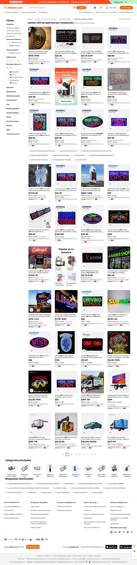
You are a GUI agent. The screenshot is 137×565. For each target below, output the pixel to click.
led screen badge (97, 492)
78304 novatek (69, 483)
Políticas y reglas (36, 527)
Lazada (68, 556)
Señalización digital (65, 19)
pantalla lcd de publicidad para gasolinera (102, 155)
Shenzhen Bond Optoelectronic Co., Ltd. (92, 60)
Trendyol (90, 556)
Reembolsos (88, 518)
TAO (84, 556)
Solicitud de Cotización (64, 510)
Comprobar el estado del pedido (120, 514)
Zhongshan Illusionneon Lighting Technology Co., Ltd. (66, 60)
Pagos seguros (35, 506)
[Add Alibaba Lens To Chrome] (33, 547)
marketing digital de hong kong (62, 159)
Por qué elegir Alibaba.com (12, 506)
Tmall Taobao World (59, 556)
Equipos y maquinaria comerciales (45, 19)
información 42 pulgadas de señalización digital (85, 488)
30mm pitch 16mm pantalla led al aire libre (43, 151)
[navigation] (15, 237)
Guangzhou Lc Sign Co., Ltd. (37, 197)
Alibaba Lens (13, 547)
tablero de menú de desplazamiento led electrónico (97, 151)
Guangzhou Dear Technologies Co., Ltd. (66, 446)
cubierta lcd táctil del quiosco (39, 155)
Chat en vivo (88, 510)
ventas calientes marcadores (39, 159)
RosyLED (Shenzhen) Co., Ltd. (37, 325)
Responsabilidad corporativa (13, 514)
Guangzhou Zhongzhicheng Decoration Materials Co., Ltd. (92, 197)
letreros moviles (46, 492)
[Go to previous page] (63, 454)
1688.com (48, 556)
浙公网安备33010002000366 (101, 562)
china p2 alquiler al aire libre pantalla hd (20, 483)
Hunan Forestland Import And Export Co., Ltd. (92, 446)
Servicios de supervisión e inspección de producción (39, 522)
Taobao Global (76, 556)
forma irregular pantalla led (116, 483)
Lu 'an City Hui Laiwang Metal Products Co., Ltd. (119, 323)
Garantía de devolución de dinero (41, 510)
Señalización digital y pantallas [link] (83, 19)
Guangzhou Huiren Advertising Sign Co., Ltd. (39, 61)
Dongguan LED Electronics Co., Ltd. (119, 61)
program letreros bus (81, 492)
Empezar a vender (116, 510)
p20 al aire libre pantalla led (69, 151)
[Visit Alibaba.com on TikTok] (131, 532)
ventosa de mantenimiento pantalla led (48, 483)
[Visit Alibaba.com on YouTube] (127, 532)
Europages (97, 556)
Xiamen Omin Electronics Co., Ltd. (91, 364)
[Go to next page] (95, 454)
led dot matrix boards (63, 492)
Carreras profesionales (11, 518)
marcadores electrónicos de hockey (115, 488)
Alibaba (30, 19)
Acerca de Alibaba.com (11, 502)
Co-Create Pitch (9, 510)
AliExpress (40, 556)
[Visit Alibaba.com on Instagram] (123, 532)
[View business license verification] (87, 562)
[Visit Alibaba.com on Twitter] (119, 532)
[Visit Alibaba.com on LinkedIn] (115, 532)
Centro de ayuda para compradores (95, 506)
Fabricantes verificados (64, 506)
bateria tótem (32, 492)
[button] (74, 7)
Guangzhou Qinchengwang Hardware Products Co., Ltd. (119, 279)
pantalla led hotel (81, 159)
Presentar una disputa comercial (94, 514)
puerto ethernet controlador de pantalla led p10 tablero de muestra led (29, 488)
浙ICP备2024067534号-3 (120, 562)
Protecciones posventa (38, 518)
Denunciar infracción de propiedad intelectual (95, 522)
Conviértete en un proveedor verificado (119, 519)
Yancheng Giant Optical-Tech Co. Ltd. (119, 238)
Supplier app (74, 547)
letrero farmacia (79, 155)
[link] (134, 546)
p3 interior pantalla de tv (15, 492)
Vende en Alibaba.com (117, 506)
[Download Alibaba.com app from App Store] (111, 547)
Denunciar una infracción (92, 527)
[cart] (101, 8)
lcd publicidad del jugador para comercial (90, 483)
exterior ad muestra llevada (61, 155)
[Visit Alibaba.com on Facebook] (111, 532)
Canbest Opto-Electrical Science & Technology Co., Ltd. (92, 404)
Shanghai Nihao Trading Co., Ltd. (117, 364)
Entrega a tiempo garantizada (40, 514)
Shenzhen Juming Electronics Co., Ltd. (39, 238)
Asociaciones (114, 523)
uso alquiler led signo (60, 488)
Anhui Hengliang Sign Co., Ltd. (64, 404)
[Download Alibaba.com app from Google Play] (126, 547)
